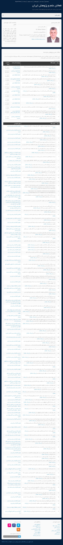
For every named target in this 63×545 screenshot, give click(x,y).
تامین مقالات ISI (56, 526)
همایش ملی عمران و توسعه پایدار (13, 337)
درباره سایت (42, 1)
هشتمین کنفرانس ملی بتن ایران (14, 419)
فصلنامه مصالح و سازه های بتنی (15, 79)
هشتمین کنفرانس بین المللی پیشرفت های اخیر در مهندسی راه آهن (12, 182)
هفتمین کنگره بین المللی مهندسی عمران (13, 416)
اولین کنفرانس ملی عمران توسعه (14, 247)
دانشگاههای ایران (36, 526)
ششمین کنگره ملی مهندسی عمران (13, 175)
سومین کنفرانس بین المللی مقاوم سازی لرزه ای (13, 229)
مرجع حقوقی (57, 534)
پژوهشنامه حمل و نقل (15, 107)
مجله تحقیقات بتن (16, 75)
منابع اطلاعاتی (36, 1)
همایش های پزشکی (56, 531)
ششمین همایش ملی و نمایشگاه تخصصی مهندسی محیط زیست (14, 484)
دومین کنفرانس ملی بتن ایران (14, 134)
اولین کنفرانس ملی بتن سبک (14, 481)
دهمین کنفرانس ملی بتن (15, 276)
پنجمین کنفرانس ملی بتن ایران (14, 126)
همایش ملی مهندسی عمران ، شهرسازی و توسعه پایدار (12, 320)
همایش (58, 529)
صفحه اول (47, 1)
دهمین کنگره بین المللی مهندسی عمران (14, 316)
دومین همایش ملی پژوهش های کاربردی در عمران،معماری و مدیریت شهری (13, 311)
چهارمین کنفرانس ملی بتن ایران (14, 245)
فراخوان (58, 532)
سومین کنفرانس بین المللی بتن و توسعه (14, 237)
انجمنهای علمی (37, 524)
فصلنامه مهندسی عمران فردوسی (16, 67)
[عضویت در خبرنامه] (19, 536)
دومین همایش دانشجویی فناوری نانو (13, 264)
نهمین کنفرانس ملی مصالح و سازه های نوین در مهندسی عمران (13, 233)
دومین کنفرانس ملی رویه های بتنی (13, 210)
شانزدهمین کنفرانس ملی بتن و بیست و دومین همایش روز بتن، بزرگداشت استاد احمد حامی (13, 448)
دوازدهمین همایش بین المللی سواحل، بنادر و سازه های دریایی (12, 186)
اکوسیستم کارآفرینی (35, 529)
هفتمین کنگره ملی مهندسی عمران (13, 226)
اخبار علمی (38, 527)
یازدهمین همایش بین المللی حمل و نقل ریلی (13, 157)
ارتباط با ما (24, 1)
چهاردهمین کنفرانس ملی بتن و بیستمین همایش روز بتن (14, 207)
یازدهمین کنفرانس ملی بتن (15, 241)
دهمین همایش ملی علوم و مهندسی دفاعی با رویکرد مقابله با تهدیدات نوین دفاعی (12, 196)
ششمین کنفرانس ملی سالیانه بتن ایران (13, 131)
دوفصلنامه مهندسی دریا (16, 91)
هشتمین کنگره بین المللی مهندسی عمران (13, 219)
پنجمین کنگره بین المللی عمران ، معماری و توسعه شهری (14, 168)
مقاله (59, 524)
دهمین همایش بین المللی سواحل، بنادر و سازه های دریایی (13, 192)
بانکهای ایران (37, 532)
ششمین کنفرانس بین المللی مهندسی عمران (13, 261)
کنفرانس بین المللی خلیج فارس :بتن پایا (13, 469)
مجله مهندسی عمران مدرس (15, 71)
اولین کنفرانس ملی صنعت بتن (14, 250)
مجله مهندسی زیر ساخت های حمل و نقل (15, 112)
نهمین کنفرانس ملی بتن (16, 171)
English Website (18, 1)
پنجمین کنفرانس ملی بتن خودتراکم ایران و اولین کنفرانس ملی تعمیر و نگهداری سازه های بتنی (13, 202)
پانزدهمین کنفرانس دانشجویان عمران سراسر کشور (13, 396)
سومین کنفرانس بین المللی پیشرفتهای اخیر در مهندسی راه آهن (12, 362)
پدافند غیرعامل (37, 534)
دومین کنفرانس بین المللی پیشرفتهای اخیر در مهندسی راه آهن (13, 153)
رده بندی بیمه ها (36, 535)
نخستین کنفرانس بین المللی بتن (14, 292)
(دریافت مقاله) (52, 68)
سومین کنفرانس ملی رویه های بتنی (13, 435)
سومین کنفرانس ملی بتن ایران (14, 144)
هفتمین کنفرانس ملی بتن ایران (14, 164)
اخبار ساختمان (37, 531)
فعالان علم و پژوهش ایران (46, 5)
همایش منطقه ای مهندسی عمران (14, 286)
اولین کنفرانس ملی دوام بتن (14, 160)
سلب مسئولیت (29, 1)
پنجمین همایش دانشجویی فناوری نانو (13, 385)
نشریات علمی (57, 527)
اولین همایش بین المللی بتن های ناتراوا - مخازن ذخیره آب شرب (14, 374)
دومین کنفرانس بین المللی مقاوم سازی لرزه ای (12, 289)
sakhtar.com (4, 542)
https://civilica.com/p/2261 (38, 39)
